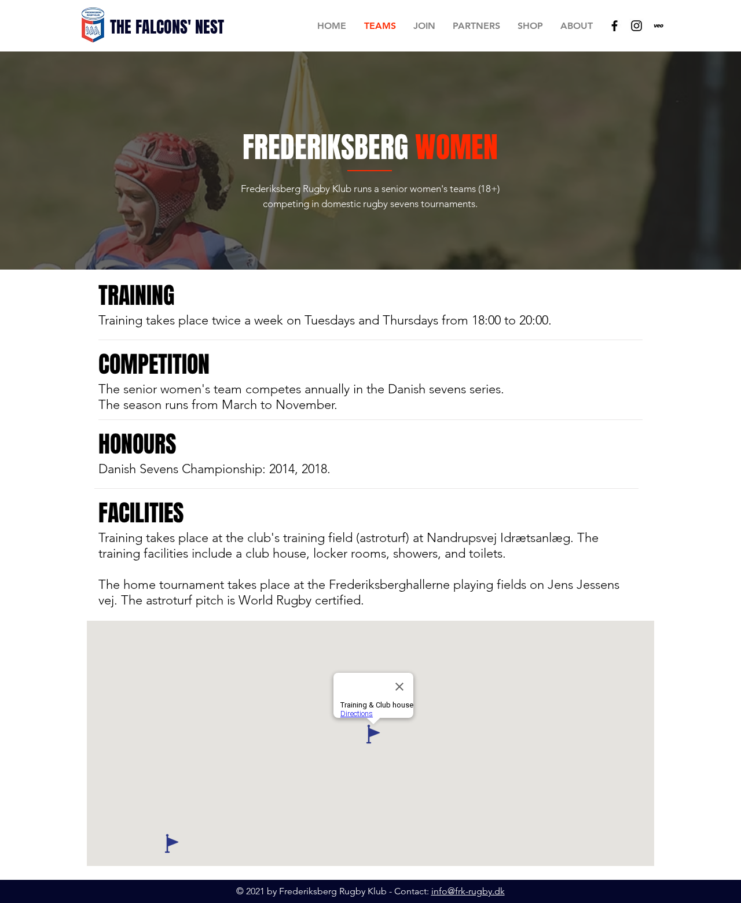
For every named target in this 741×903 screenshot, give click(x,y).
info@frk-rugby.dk (468, 891)
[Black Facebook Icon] (614, 26)
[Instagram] (636, 26)
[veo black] (658, 26)
